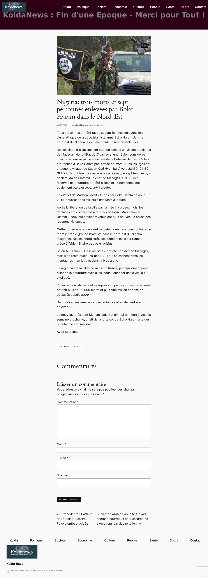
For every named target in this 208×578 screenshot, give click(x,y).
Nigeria (76, 346)
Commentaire (68, 402)
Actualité (93, 125)
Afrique (100, 125)
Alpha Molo (79, 125)
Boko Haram (64, 346)
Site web (63, 475)
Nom (61, 444)
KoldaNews (15, 564)
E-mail (62, 458)
